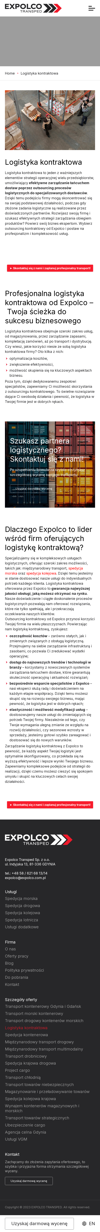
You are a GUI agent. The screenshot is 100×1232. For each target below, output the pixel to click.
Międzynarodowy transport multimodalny (44, 1049)
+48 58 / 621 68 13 (27, 873)
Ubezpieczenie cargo (25, 1125)
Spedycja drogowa (22, 905)
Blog (9, 963)
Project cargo (17, 1070)
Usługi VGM (16, 1139)
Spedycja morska (21, 898)
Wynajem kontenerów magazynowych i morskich (42, 1108)
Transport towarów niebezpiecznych (39, 1084)
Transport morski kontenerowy (34, 1013)
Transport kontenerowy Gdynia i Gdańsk (43, 1006)
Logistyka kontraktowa (26, 1027)
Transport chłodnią (23, 1077)
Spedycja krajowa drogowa (30, 1063)
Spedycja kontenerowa (26, 1034)
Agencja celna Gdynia (25, 1132)
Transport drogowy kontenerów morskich (44, 1020)
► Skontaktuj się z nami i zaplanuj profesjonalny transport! (50, 268)
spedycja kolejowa (41, 573)
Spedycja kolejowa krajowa (30, 1098)
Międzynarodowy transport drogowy (39, 1041)
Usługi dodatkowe (22, 926)
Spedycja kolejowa (22, 912)
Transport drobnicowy (26, 1056)
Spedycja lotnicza (21, 919)
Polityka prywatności (24, 970)
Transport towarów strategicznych (37, 1117)
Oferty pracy (16, 956)
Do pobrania (16, 977)
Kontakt (12, 984)
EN (92, 1223)
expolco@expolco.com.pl (25, 878)
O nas (10, 948)
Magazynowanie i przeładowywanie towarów (47, 1091)
